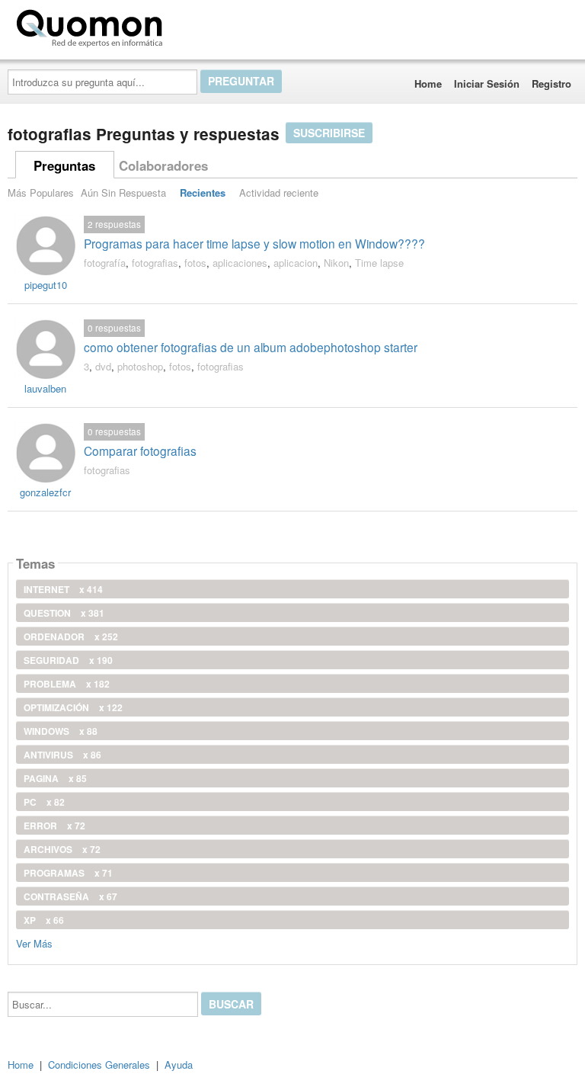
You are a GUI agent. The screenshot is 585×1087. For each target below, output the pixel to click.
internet (63, 589)
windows (61, 731)
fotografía (105, 262)
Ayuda (179, 1064)
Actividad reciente (278, 192)
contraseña (70, 896)
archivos (62, 849)
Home (428, 83)
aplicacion (295, 262)
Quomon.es (216, 25)
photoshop (140, 366)
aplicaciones (240, 262)
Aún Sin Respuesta (123, 192)
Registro (551, 83)
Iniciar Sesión (486, 83)
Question (64, 613)
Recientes (202, 192)
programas (68, 873)
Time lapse (379, 262)
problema (67, 684)
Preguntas (64, 165)
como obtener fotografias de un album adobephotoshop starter (250, 346)
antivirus (62, 755)
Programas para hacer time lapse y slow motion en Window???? (254, 243)
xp (44, 920)
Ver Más (34, 942)
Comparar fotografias (140, 450)
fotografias (155, 262)
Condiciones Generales (99, 1064)
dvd (103, 366)
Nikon (336, 262)
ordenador (71, 636)
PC (44, 802)
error (54, 825)
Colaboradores (163, 165)
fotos (195, 262)
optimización (73, 707)
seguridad (68, 660)
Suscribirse (329, 132)
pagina (55, 778)
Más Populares (41, 192)
